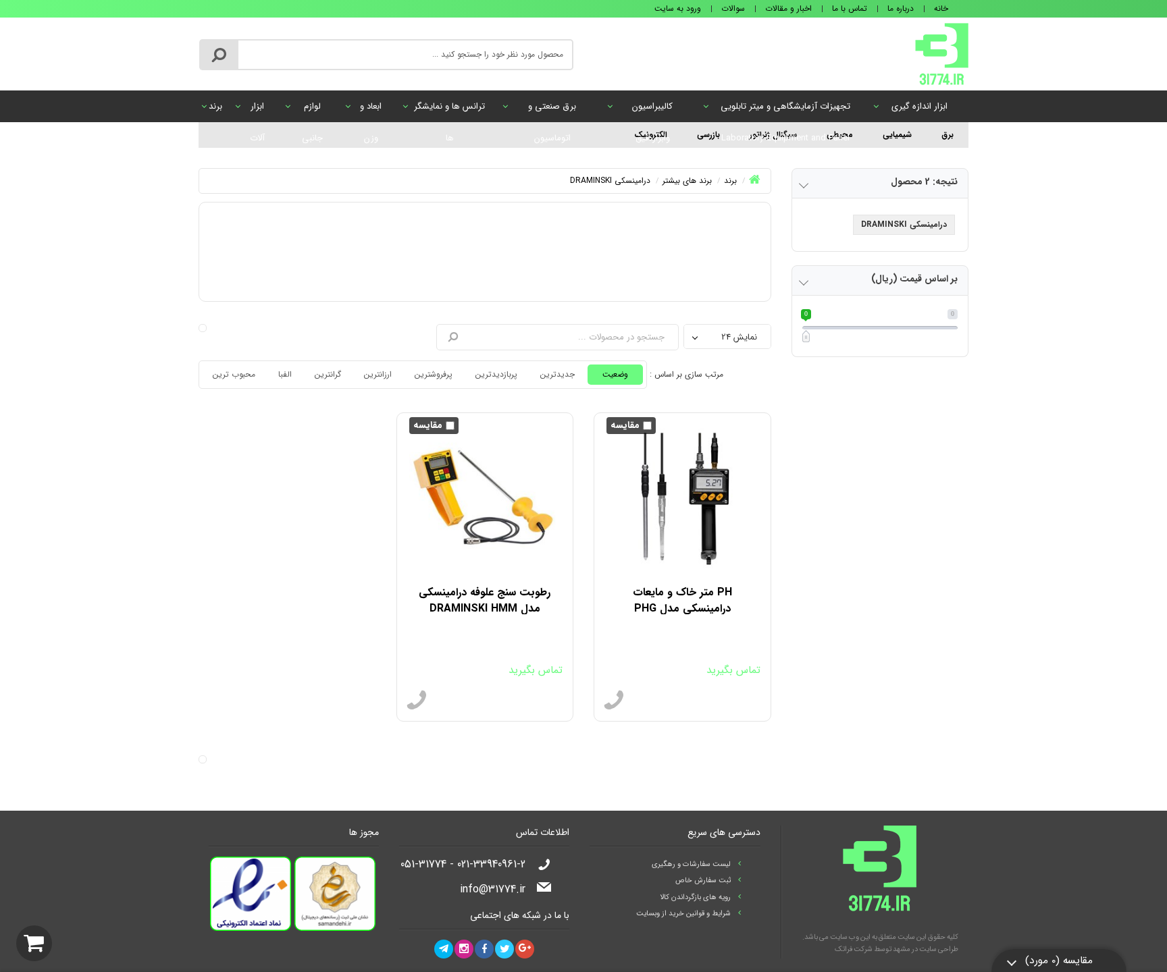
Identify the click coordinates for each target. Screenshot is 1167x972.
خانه (941, 8)
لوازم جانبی (312, 110)
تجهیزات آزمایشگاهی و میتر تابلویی (785, 110)
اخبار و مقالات (788, 8)
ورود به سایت (677, 8)
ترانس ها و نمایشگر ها (449, 110)
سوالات (733, 8)
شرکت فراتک (854, 949)
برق (947, 134)
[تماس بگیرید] (613, 700)
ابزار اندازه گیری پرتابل (919, 110)
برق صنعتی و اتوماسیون (552, 110)
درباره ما (900, 8)
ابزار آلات (257, 110)
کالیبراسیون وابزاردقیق (652, 110)
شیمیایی (897, 134)
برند (215, 106)
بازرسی (708, 134)
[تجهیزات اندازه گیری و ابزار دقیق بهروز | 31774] (941, 53)
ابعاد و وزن (371, 110)
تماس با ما (849, 8)
